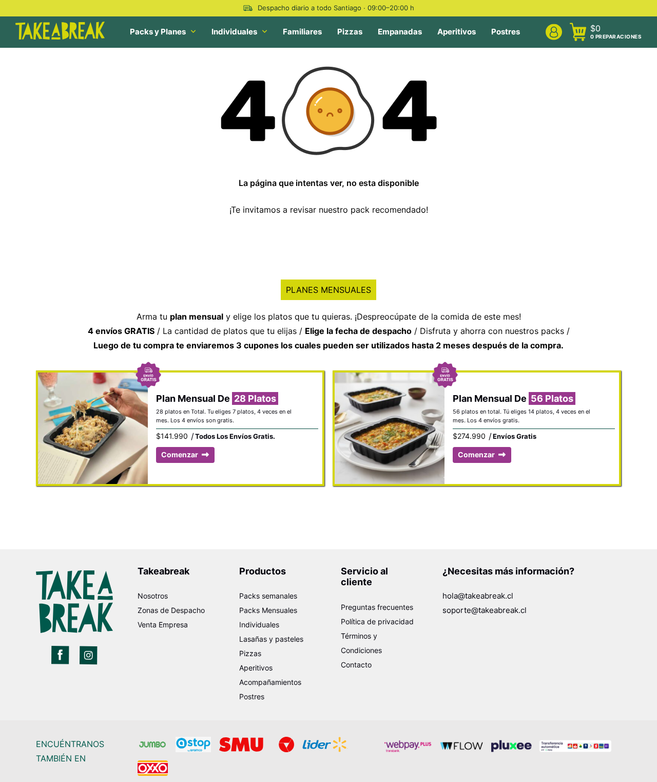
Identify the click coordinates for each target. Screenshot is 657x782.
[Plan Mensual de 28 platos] (93, 380)
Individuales (234, 31)
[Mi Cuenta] (554, 32)
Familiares (302, 31)
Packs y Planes (158, 31)
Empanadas (400, 31)
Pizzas (349, 31)
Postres (505, 31)
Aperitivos (456, 31)
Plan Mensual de (216, 398)
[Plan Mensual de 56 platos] (390, 380)
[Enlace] (60, 655)
